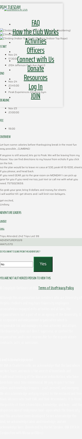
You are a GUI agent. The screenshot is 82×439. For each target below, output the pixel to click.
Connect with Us (35, 59)
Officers (36, 50)
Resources (36, 77)
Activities (35, 41)
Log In (36, 86)
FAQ (36, 23)
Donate (35, 68)
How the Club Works (36, 32)
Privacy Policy (65, 288)
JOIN (35, 96)
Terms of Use (47, 288)
